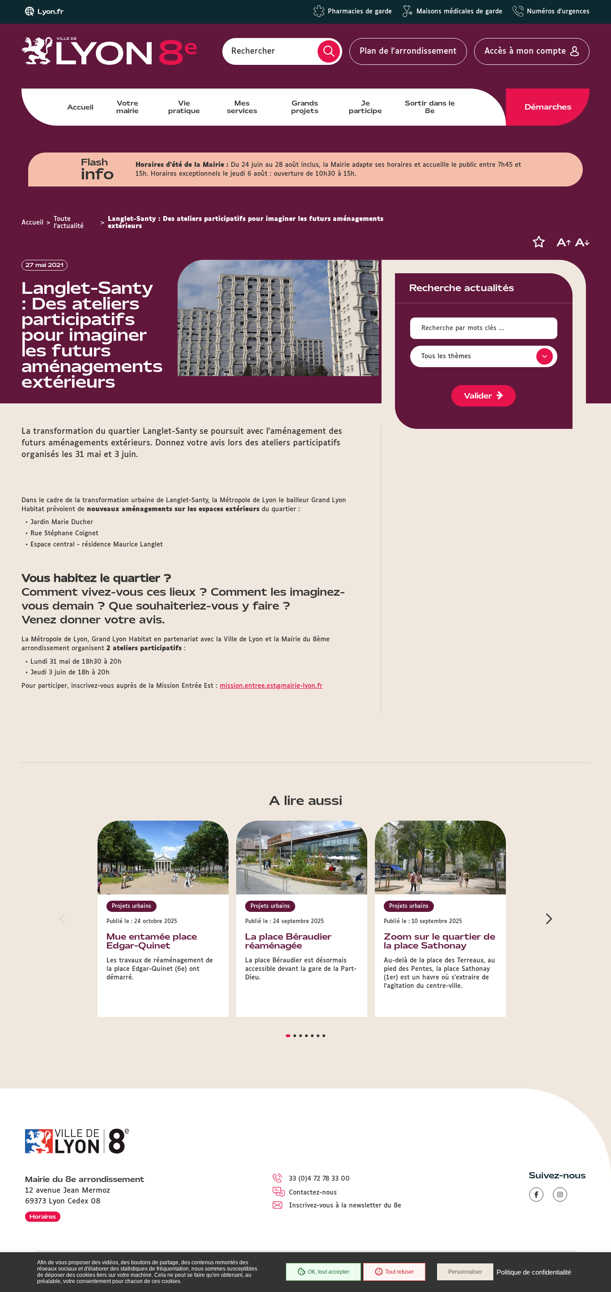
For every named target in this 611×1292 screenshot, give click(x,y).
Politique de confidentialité (533, 1272)
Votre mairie (127, 107)
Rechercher (253, 51)
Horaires (43, 1216)
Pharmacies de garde (360, 11)
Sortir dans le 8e (430, 107)
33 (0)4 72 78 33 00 (319, 1179)
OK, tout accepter (328, 1272)
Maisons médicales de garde (459, 11)
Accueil (80, 107)
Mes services (242, 107)
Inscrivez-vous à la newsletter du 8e (345, 1206)
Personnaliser (465, 1272)
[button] (538, 242)
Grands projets (304, 107)
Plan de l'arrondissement (408, 51)
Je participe (365, 107)
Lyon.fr (51, 11)
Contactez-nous (313, 1193)
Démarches (548, 107)
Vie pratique (184, 107)
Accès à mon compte (525, 51)
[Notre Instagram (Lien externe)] (560, 1194)
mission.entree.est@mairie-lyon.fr (271, 686)
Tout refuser (399, 1272)
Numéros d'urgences (558, 11)
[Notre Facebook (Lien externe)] (536, 1194)
